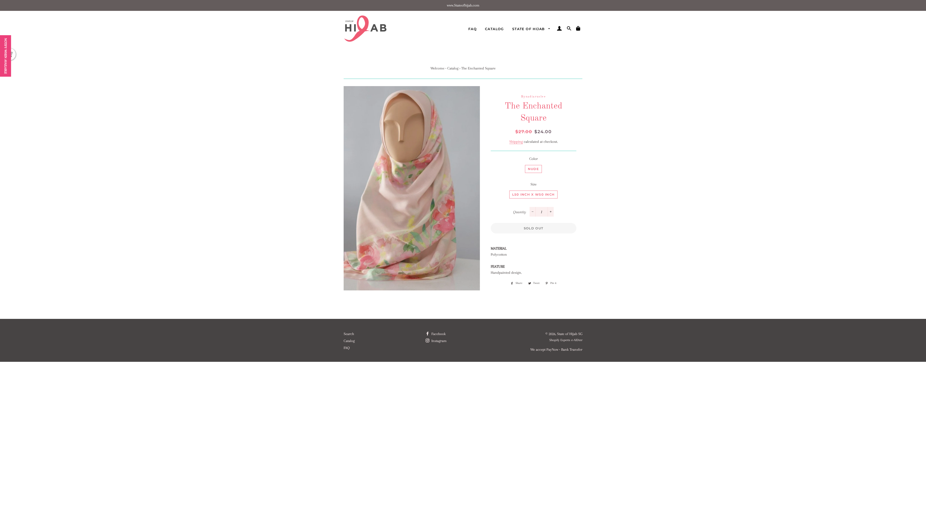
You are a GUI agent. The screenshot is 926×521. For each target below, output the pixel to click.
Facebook (438, 334)
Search (349, 334)
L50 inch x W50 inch (533, 194)
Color (533, 159)
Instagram (438, 341)
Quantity (519, 212)
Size (534, 184)
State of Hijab (529, 29)
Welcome (437, 68)
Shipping (516, 141)
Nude (533, 169)
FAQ (472, 29)
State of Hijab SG (569, 334)
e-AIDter (576, 340)
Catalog (494, 29)
